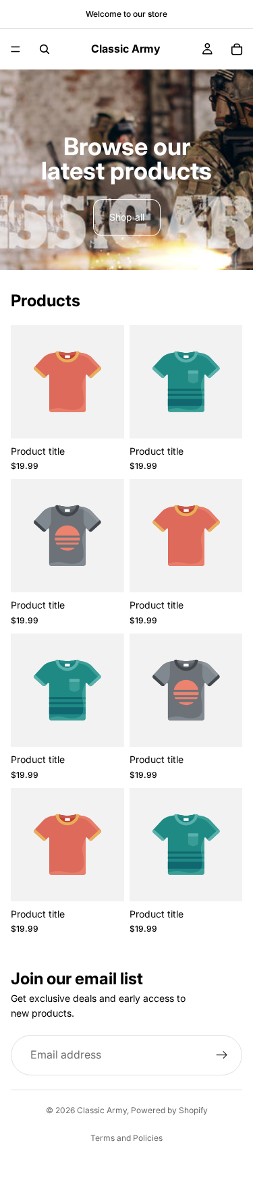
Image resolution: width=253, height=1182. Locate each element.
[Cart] (237, 49)
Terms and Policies (126, 1138)
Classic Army (102, 1110)
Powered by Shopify (169, 1110)
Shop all (126, 217)
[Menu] (15, 49)
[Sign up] (222, 1055)
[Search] (44, 49)
